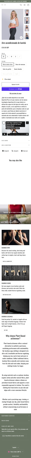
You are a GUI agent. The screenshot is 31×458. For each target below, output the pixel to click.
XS (3, 56)
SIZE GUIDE (5, 140)
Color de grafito (7, 69)
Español (14, 447)
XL (19, 56)
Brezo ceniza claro (7, 64)
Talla (3, 53)
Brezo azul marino (7, 74)
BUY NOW (6, 330)
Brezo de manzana (20, 64)
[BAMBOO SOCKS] (15, 273)
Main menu (5, 420)
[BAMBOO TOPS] (15, 237)
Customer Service (8, 416)
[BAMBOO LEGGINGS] (15, 306)
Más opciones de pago (15, 93)
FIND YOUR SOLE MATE (7, 294)
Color (3, 61)
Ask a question (6, 145)
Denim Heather (18, 69)
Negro (16, 74)
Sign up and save (8, 426)
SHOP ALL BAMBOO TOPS (7, 261)
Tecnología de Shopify (15, 456)
